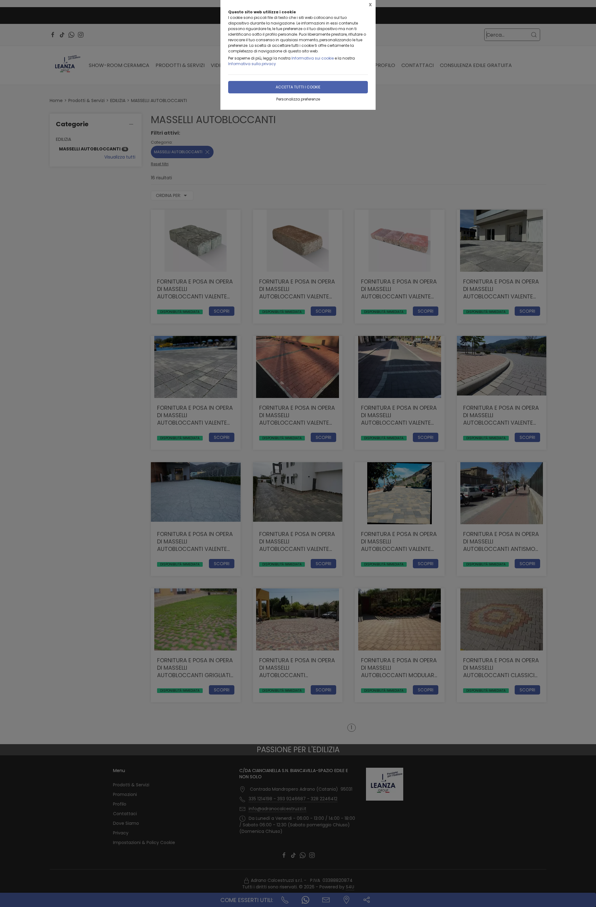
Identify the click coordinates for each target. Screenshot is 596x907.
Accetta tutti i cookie (298, 87)
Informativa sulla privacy (252, 63)
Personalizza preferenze (298, 99)
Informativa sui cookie (312, 58)
